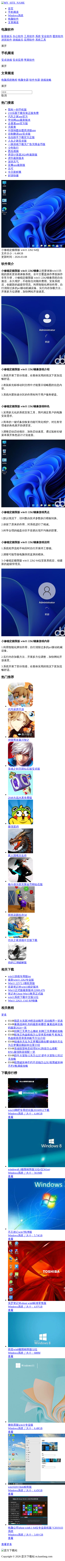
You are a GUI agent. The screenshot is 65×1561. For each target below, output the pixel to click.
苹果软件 (29, 59)
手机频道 (13, 12)
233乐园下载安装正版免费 (23, 113)
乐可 (10, 168)
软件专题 (34, 79)
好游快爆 (13, 175)
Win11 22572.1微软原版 (21, 983)
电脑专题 (23, 79)
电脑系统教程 (9, 79)
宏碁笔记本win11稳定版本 (23, 986)
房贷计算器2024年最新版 (22, 154)
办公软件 (18, 36)
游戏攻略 (46, 79)
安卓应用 (18, 59)
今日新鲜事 (14, 172)
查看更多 (6, 1544)
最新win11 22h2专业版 (21, 979)
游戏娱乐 (18, 39)
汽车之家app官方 (18, 116)
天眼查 (12, 127)
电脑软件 (13, 19)
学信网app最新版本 (19, 120)
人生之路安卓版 (17, 140)
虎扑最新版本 (16, 158)
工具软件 (29, 36)
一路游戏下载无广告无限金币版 (26, 144)
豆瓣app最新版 (16, 165)
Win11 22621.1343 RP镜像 (23, 1000)
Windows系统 (15, 15)
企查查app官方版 (18, 123)
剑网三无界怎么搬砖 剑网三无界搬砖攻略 (38, 1031)
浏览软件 (6, 39)
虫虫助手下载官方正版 (21, 137)
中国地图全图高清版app (22, 130)
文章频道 (13, 22)
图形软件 (58, 36)
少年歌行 (13, 147)
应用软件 (29, 39)
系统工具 (40, 39)
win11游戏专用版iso (19, 976)
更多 (4, 1014)
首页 (10, 8)
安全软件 (46, 36)
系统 (38, 36)
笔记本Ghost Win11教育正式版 (25, 993)
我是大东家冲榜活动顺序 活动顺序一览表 (38, 1020)
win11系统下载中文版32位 (23, 997)
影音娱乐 (6, 36)
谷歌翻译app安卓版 (19, 133)
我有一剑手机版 (17, 109)
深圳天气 (13, 161)
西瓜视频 (13, 151)
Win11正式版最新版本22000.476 (26, 990)
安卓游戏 (6, 59)
